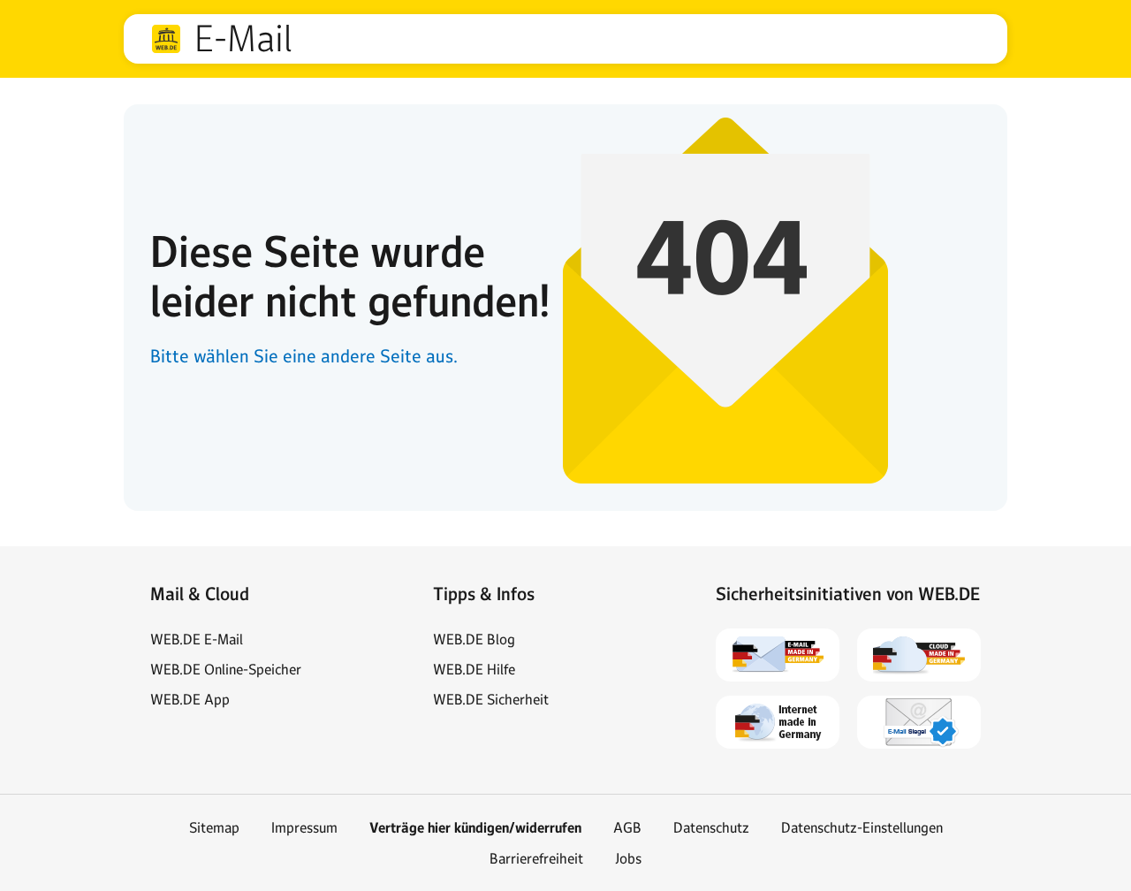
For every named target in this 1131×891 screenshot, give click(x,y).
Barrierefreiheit (536, 858)
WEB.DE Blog (474, 639)
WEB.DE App (190, 699)
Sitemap (214, 827)
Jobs (628, 858)
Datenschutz (711, 827)
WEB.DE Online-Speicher (225, 669)
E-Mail (243, 39)
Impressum (304, 827)
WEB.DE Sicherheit (491, 699)
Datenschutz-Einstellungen (862, 827)
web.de (166, 39)
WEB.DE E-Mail (196, 639)
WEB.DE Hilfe (474, 669)
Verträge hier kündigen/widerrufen (475, 828)
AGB (627, 827)
